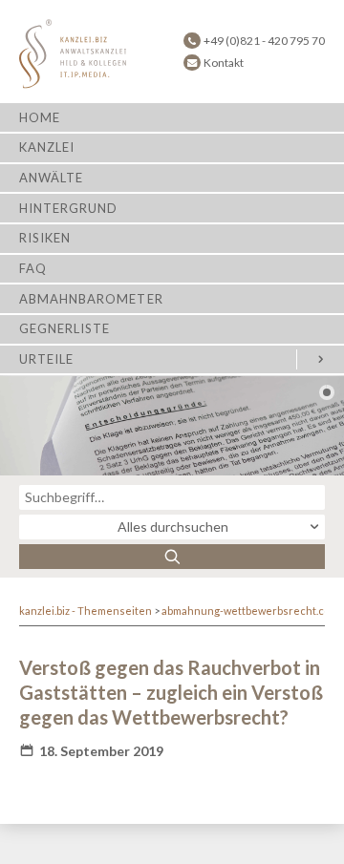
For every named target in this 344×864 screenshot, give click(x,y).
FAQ (33, 268)
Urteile (46, 359)
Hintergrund (68, 208)
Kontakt (224, 62)
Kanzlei (47, 147)
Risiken (45, 237)
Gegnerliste (64, 328)
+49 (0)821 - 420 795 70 (264, 40)
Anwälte (51, 177)
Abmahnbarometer (91, 298)
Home (39, 117)
